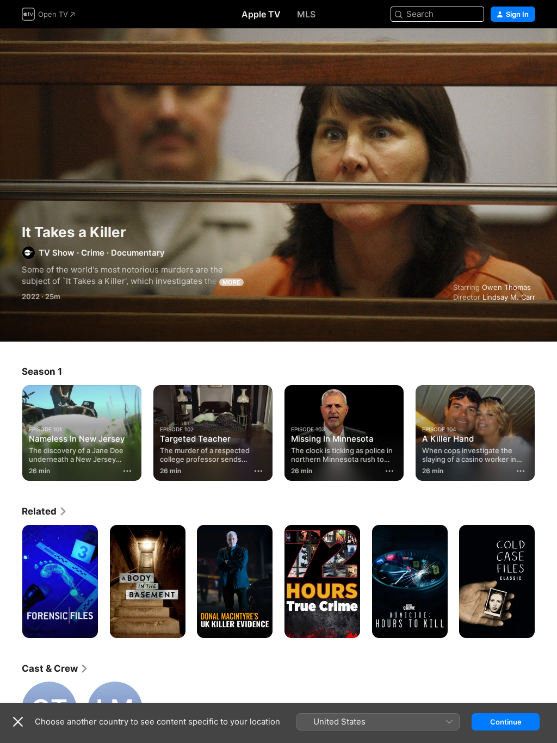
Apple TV (261, 14)
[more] (127, 471)
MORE (231, 282)
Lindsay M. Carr (508, 297)
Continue (506, 721)
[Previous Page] (10, 433)
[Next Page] (546, 433)
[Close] (18, 722)
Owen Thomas (506, 287)
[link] (44, 511)
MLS (306, 14)
